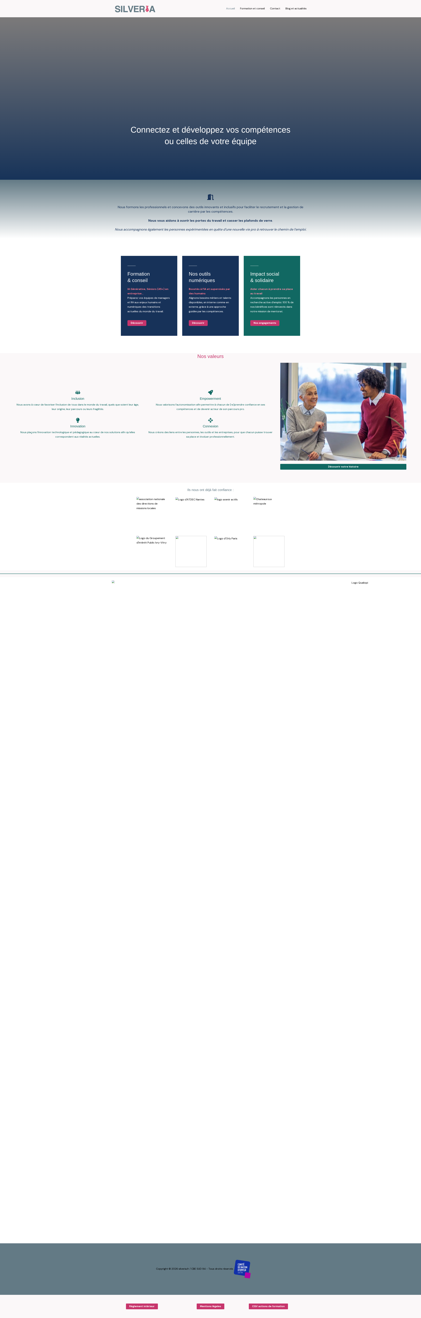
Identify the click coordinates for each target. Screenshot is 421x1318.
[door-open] (210, 197)
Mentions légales (210, 1306)
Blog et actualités (296, 8)
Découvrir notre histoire (343, 466)
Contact (275, 8)
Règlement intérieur (142, 1306)
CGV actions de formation (268, 1306)
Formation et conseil (252, 8)
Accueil (230, 8)
